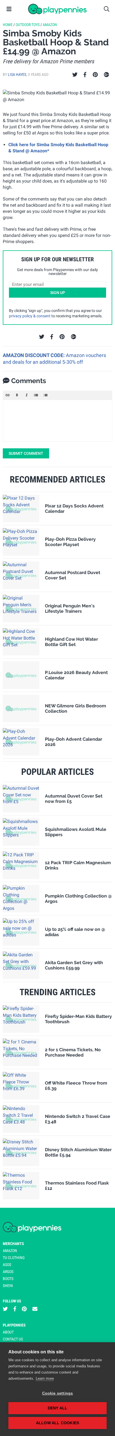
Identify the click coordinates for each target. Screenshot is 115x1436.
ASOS (7, 1264)
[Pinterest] (95, 74)
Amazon (50, 24)
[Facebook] (84, 74)
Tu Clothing (14, 1257)
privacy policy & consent (30, 316)
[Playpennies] (57, 9)
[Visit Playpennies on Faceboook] (14, 1309)
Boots (8, 1278)
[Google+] (106, 74)
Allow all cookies (57, 1423)
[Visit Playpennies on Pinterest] (24, 1309)
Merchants (13, 1243)
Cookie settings (57, 1393)
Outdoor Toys (28, 24)
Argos (8, 1271)
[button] (7, 395)
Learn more (45, 1378)
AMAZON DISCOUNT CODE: (34, 355)
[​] (57, 421)
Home (8, 24)
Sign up (57, 292)
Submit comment (26, 453)
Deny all (58, 1408)
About (8, 1332)
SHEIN (8, 1285)
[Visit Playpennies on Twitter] (5, 1309)
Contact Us (13, 1339)
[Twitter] (75, 74)
